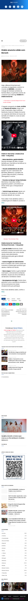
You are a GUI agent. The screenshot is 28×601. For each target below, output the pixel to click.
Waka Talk (14, 575)
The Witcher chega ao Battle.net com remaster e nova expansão (17, 353)
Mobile (18, 298)
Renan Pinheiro (5, 56)
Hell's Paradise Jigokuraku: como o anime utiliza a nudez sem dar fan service (17, 497)
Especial (14, 543)
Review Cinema (14, 568)
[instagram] (14, 7)
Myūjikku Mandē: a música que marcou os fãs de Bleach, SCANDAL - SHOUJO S (13, 438)
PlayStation (14, 300)
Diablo (8, 298)
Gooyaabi (21, 598)
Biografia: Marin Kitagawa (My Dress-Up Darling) (16, 505)
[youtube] (18, 7)
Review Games (14, 570)
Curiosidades (14, 538)
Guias (14, 550)
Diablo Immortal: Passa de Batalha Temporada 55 (15, 368)
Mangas (14, 558)
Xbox (10, 45)
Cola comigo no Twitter (10, 330)
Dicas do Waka (14, 540)
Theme (10, 598)
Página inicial (4, 45)
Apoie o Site (22, 596)
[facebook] (6, 7)
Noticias (4, 300)
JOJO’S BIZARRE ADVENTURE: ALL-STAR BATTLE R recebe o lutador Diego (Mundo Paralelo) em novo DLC (17, 521)
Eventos (14, 545)
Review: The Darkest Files (11, 239)
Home (4, 596)
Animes (14, 533)
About (9, 596)
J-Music (14, 553)
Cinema (14, 535)
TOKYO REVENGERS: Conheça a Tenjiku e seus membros (16, 490)
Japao (14, 555)
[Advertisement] (14, 24)
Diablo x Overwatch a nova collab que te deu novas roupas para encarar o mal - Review (17, 360)
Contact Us (15, 596)
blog (2, 203)
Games (13, 298)
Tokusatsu (14, 573)
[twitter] (10, 7)
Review (14, 565)
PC (9, 300)
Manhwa (14, 560)
